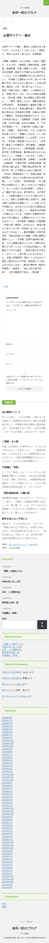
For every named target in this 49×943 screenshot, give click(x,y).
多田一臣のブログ (24, 12)
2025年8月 (7, 752)
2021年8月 (7, 887)
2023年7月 (7, 822)
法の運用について (11, 412)
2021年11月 (7, 879)
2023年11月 (7, 811)
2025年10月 (8, 746)
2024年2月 (7, 803)
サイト (9, 364)
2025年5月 (7, 760)
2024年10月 (8, 780)
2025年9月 (7, 749)
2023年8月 (7, 820)
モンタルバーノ (9, 696)
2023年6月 (7, 825)
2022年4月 (7, 865)
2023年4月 (7, 831)
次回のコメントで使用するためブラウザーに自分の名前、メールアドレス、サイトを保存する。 (24, 379)
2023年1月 (7, 839)
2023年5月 (7, 828)
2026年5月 (7, 726)
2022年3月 (7, 868)
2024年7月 (7, 788)
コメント (11, 310)
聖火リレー (7, 684)
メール (10, 354)
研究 (4, 904)
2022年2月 (7, 870)
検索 (4, 618)
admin (26, 672)
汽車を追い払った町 (11, 581)
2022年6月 (7, 859)
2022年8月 (7, 853)
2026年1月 (7, 738)
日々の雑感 (24, 933)
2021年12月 (8, 876)
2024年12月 (8, 774)
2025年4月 (7, 763)
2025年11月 (7, 743)
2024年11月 (7, 777)
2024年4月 (7, 797)
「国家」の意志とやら (12, 571)
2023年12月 (8, 808)
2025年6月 (7, 757)
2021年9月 (7, 885)
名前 (9, 344)
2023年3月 (7, 834)
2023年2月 (7, 837)
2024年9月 (7, 783)
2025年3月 (7, 766)
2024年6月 (7, 791)
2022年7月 (7, 856)
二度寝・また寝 (10, 441)
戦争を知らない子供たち (14, 518)
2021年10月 (8, 882)
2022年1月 (7, 873)
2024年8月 (7, 786)
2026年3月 (7, 732)
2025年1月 (7, 771)
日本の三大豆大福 (10, 672)
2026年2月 (7, 735)
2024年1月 (7, 805)
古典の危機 (15, 548)
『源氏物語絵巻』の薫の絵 (16, 493)
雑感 (6, 287)
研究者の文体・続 (10, 602)
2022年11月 (7, 845)
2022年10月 (8, 848)
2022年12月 (8, 842)
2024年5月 (7, 794)
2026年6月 (7, 723)
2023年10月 (8, 814)
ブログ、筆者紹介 (26, 922)
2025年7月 (7, 755)
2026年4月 (7, 729)
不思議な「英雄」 (11, 467)
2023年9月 (7, 817)
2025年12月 (8, 740)
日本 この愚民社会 (11, 592)
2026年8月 (7, 718)
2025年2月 (7, 769)
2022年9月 (7, 851)
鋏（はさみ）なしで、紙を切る (24, 544)
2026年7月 (7, 721)
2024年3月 (7, 800)
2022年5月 (7, 862)
